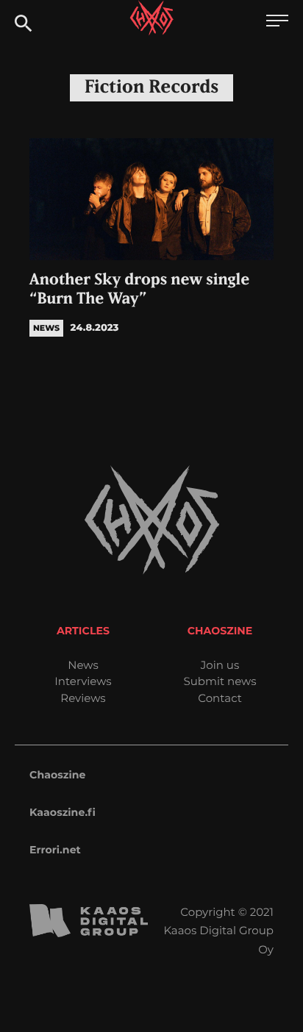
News (83, 665)
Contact (220, 698)
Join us (220, 665)
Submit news (220, 681)
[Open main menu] (277, 22)
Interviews (82, 681)
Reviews (82, 698)
